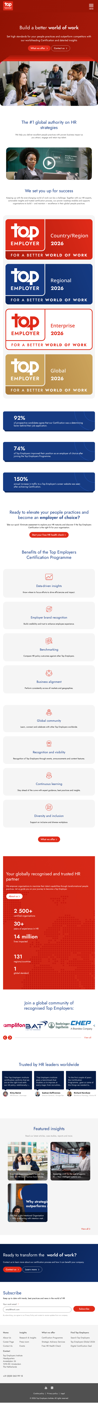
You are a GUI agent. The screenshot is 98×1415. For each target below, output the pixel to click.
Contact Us (7, 1345)
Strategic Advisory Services (53, 1341)
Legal (63, 1393)
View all (87, 1037)
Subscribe (84, 1309)
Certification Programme (52, 1337)
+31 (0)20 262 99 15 (13, 1375)
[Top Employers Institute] (8, 9)
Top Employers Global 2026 (83, 1341)
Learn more (31, 1269)
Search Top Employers (80, 1337)
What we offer (38, 48)
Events (22, 1345)
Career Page (8, 1341)
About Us (7, 1337)
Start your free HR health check (48, 535)
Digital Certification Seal (81, 1345)
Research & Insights (28, 1337)
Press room (24, 1341)
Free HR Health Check (51, 1345)
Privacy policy (52, 1393)
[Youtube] (45, 1388)
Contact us (59, 48)
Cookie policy (38, 1393)
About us (13, 896)
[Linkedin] (52, 1388)
